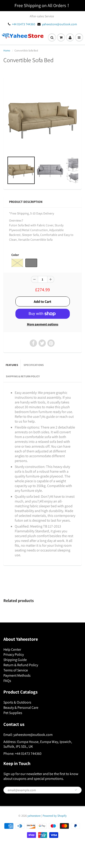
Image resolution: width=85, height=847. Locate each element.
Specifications (34, 365)
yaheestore (34, 816)
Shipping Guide (15, 659)
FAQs (7, 680)
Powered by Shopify (55, 816)
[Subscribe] (76, 789)
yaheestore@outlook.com (59, 24)
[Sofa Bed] (42, 118)
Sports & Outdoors (17, 702)
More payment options (42, 324)
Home (6, 50)
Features (12, 365)
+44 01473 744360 (23, 24)
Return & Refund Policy (20, 665)
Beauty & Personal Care (20, 707)
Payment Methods (17, 675)
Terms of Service (15, 670)
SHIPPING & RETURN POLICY (23, 376)
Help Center (12, 649)
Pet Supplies (12, 712)
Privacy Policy (13, 654)
